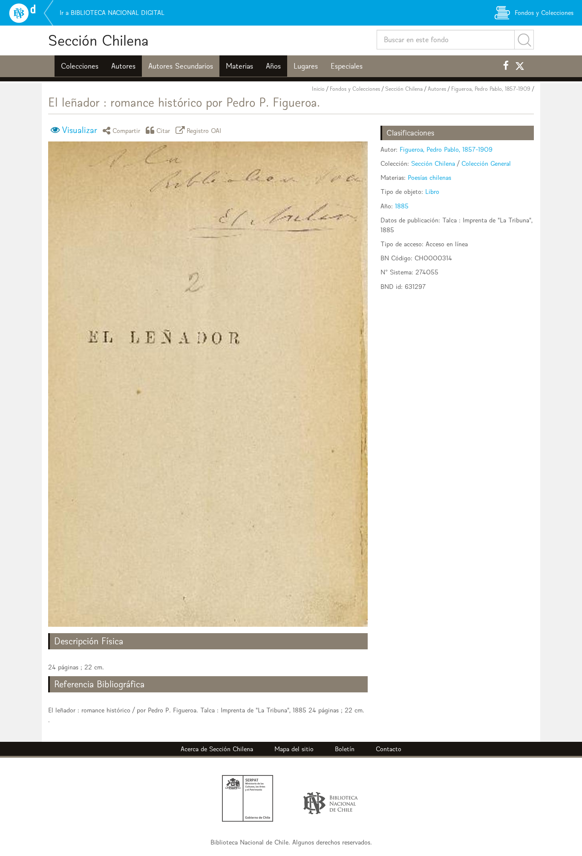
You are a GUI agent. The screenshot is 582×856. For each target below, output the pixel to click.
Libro (432, 191)
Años (273, 66)
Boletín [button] (344, 749)
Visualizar (79, 129)
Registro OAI (204, 130)
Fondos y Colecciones (355, 88)
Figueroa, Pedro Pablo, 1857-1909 (490, 88)
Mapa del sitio (294, 749)
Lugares (306, 66)
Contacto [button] (388, 749)
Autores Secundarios (180, 66)
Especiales (347, 66)
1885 (402, 206)
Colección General (486, 163)
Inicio (318, 88)
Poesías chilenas (429, 177)
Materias (239, 66)
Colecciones (79, 66)
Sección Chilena (98, 40)
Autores (123, 66)
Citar (163, 130)
